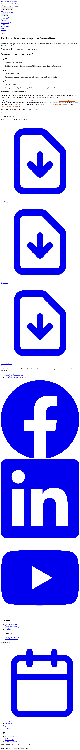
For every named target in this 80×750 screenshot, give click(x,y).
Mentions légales (10, 736)
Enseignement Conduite (12, 628)
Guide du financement (11, 639)
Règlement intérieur (11, 741)
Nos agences (5, 26)
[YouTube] (40, 616)
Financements (5, 23)
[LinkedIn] (40, 537)
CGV (6, 738)
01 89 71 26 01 (9, 374)
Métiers (3, 24)
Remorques (8, 629)
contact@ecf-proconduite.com (10, 106)
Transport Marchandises (12, 624)
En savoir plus (37, 109)
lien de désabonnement (57, 104)
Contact (3, 30)
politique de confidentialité (66, 101)
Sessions (3, 20)
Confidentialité (9, 740)
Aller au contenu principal (9, 1)
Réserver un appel (8, 12)
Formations (4, 18)
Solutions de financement (12, 637)
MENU (6, 15)
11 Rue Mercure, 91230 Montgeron (16, 377)
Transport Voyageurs (11, 626)
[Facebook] (40, 458)
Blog (2, 28)
